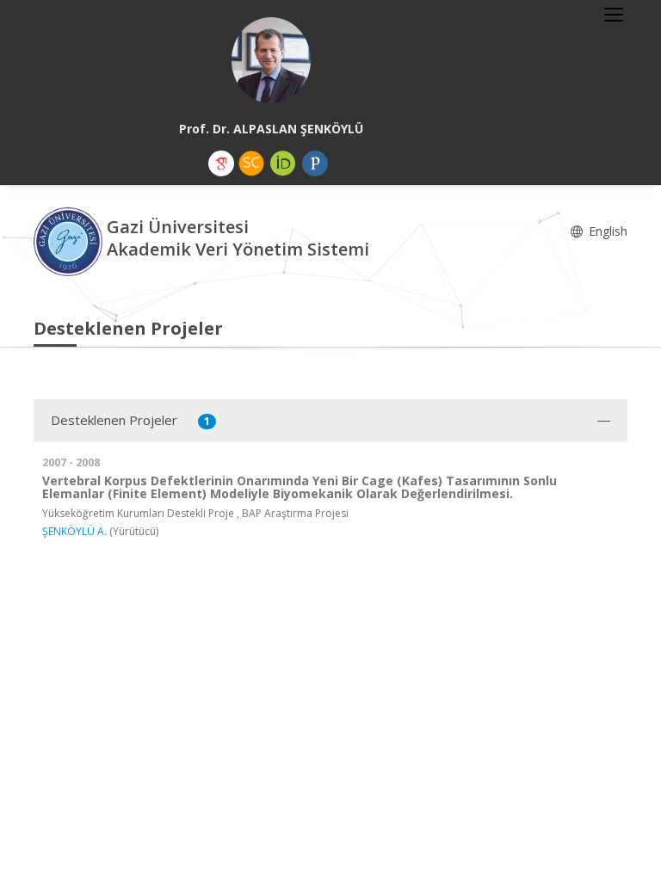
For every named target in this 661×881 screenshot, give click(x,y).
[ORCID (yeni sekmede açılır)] (283, 163)
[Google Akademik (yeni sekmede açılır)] (221, 163)
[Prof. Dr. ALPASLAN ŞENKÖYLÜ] (271, 60)
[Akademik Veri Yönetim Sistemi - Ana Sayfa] (70, 240)
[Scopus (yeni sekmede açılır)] (251, 163)
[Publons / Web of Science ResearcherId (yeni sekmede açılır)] (315, 163)
